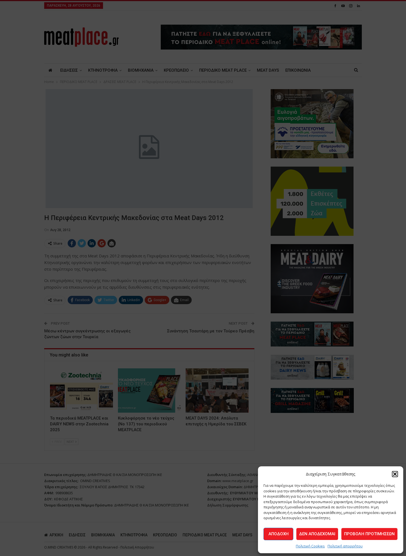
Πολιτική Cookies (310, 546)
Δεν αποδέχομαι (317, 533)
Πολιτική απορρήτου (345, 546)
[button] (395, 474)
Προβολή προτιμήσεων (369, 533)
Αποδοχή (278, 533)
